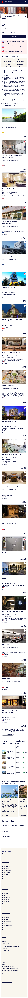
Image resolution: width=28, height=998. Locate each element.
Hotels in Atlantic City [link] (6, 891)
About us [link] (4, 975)
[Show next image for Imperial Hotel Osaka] (25, 115)
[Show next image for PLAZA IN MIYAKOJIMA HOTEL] (25, 344)
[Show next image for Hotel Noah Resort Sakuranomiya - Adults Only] (25, 311)
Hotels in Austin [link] (5, 882)
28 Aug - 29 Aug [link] (20, 61)
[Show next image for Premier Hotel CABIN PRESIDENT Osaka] (25, 568)
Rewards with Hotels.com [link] (7, 982)
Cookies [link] (3, 964)
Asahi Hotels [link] (5, 838)
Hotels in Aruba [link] (5, 908)
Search (14, 36)
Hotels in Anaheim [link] (5, 901)
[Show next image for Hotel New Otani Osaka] (25, 413)
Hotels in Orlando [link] (5, 862)
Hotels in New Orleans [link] (6, 864)
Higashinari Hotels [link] (6, 836)
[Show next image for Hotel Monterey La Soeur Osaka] (25, 446)
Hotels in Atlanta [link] (5, 884)
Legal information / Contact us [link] (8, 966)
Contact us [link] (4, 941)
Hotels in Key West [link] (5, 893)
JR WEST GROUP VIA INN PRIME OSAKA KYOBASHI (14, 81)
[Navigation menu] (25, 1)
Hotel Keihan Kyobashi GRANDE (10, 93)
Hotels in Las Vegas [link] (5, 855)
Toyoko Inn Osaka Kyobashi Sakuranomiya (12, 89)
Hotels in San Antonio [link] (6, 887)
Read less (4, 813)
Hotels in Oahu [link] (5, 929)
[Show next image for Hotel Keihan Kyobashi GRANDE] (25, 247)
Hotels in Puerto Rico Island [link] (7, 925)
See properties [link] (5, 815)
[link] (25, 110)
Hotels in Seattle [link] (5, 899)
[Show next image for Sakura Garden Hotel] (25, 180)
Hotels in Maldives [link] (5, 915)
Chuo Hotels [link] (5, 829)
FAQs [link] (3, 939)
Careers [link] (3, 977)
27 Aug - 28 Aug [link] (7, 61)
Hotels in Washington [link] (6, 880)
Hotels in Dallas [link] (5, 903)
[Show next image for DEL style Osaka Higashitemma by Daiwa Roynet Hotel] (25, 702)
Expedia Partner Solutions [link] (7, 950)
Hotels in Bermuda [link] (5, 917)
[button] (14, 821)
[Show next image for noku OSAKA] (25, 636)
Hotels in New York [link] (5, 857)
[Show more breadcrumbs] (2, 5)
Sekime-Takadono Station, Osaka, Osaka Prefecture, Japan (15, 22)
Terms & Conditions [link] (6, 960)
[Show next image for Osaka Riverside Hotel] (25, 377)
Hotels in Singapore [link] (6, 913)
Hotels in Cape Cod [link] (5, 931)
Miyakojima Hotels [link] (6, 833)
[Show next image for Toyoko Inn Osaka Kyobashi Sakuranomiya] (25, 213)
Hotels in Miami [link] (5, 874)
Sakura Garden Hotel (8, 85)
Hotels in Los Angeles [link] (6, 872)
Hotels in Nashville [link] (5, 868)
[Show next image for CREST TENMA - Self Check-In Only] (25, 603)
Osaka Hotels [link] (7, 5)
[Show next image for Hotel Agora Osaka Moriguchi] (25, 477)
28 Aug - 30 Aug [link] (7, 66)
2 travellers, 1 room (8, 30)
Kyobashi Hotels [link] (5, 831)
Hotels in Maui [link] (4, 923)
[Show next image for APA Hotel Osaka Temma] (25, 279)
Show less (4, 134)
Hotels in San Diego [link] (6, 866)
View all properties (7, 734)
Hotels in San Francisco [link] (6, 870)
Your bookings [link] (4, 937)
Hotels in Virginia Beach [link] (6, 897)
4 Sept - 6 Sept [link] (20, 66)
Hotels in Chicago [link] (5, 860)
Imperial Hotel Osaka (8, 77)
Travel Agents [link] (4, 954)
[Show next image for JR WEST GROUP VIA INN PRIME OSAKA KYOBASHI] (25, 147)
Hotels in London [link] (5, 895)
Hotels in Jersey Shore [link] (6, 921)
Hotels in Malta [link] (5, 919)
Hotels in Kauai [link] (5, 927)
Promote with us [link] (5, 952)
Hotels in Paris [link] (4, 876)
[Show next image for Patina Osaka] (25, 670)
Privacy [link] (3, 962)
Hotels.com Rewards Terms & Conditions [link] (10, 970)
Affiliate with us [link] (5, 948)
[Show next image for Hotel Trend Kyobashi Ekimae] (25, 511)
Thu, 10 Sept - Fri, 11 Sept (10, 26)
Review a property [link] (5, 943)
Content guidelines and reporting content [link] (10, 968)
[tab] (6, 825)
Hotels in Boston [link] (5, 889)
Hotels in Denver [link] (5, 878)
